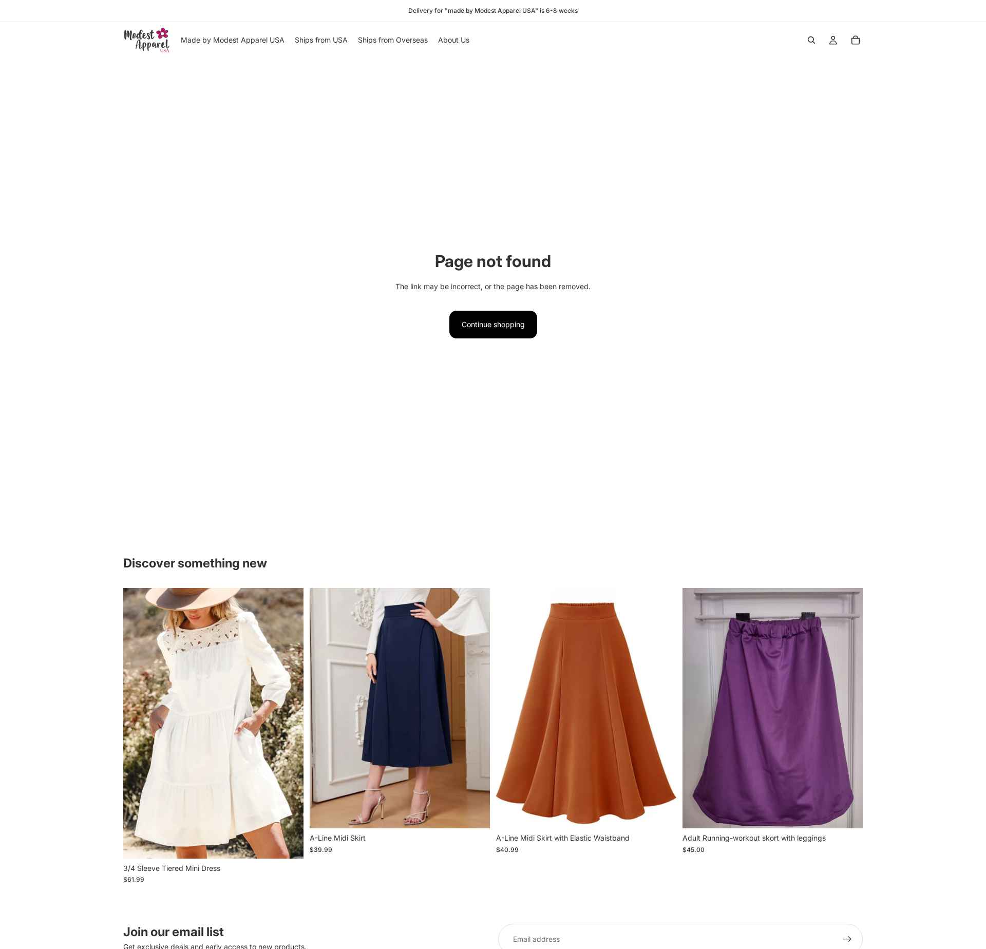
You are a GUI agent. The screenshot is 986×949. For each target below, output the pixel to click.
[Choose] (287, 842)
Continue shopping (493, 324)
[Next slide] (288, 723)
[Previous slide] (138, 723)
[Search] (811, 40)
